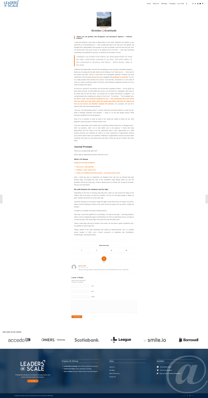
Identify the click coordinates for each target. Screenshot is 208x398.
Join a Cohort (68, 371)
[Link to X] (195, 3)
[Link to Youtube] (200, 3)
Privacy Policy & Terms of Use (35, 395)
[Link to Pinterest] (202, 3)
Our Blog (111, 370)
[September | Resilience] (1, 199)
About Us (112, 367)
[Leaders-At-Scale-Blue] (11, 3)
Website (93, 296)
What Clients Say (114, 373)
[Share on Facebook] (81, 250)
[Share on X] (96, 250)
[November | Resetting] (206, 199)
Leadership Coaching (70, 366)
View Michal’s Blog (165, 367)
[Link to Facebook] (193, 3)
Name (92, 285)
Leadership (104, 28)
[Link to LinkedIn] (198, 3)
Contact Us (112, 376)
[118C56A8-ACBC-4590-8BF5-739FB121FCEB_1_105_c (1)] (104, 19)
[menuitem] (149, 3)
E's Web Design (50, 395)
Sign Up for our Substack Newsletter (170, 373)
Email (92, 291)
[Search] (186, 3)
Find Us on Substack (166, 370)
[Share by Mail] (126, 250)
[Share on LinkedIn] (111, 250)
